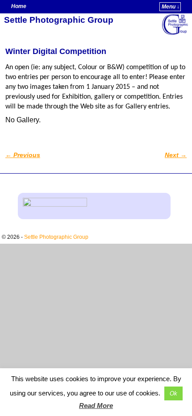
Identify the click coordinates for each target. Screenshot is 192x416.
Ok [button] (173, 393)
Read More (96, 405)
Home (18, 6)
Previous (22, 154)
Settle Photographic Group (58, 20)
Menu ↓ (170, 7)
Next (176, 154)
